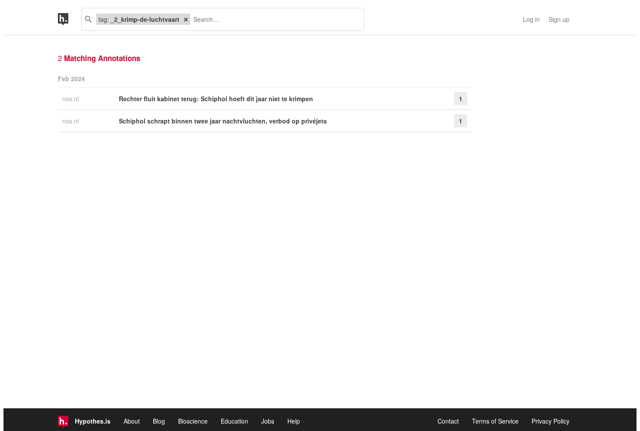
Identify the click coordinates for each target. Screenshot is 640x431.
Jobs (267, 421)
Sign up (559, 19)
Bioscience (193, 421)
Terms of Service (495, 421)
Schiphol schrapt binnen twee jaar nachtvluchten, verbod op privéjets (223, 120)
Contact (448, 421)
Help (293, 421)
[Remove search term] (186, 19)
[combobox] (273, 19)
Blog (159, 421)
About (132, 421)
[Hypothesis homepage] (69, 19)
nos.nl (71, 98)
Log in (531, 19)
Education (234, 421)
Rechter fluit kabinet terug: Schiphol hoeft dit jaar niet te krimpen (216, 98)
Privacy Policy (550, 421)
